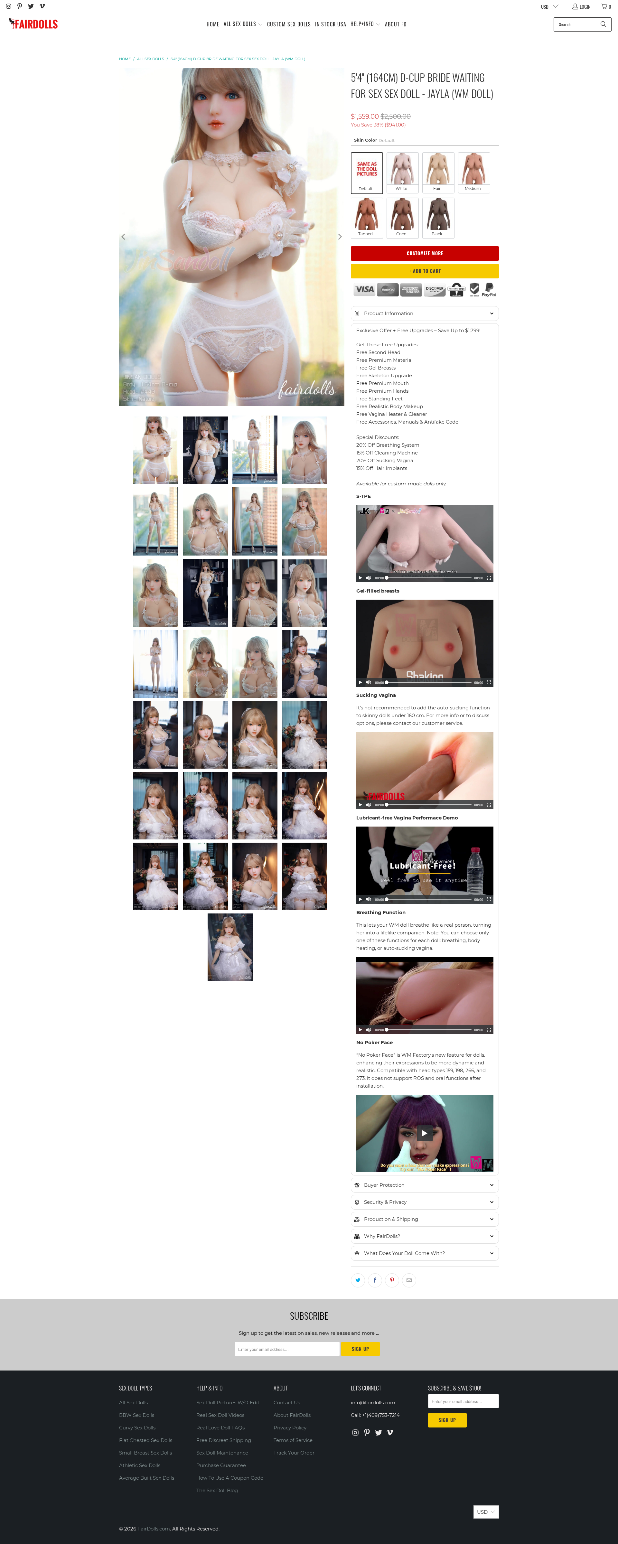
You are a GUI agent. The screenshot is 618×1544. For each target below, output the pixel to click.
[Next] (339, 237)
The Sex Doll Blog (217, 1490)
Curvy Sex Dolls (137, 1428)
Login (585, 6)
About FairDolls (292, 1415)
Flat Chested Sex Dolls (145, 1440)
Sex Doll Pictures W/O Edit (227, 1402)
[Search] (603, 24)
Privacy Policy (290, 1428)
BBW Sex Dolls (136, 1415)
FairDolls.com (153, 1529)
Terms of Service (293, 1440)
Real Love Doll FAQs (220, 1428)
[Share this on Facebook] (375, 1280)
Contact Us (287, 1402)
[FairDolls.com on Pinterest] (19, 6)
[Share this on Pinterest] (392, 1280)
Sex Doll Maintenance (222, 1453)
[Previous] (124, 237)
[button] (243, 24)
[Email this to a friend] (409, 1280)
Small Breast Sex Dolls (145, 1453)
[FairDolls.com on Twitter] (30, 6)
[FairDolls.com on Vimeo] (41, 6)
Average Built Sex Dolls (146, 1478)
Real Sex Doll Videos (220, 1415)
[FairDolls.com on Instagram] (8, 6)
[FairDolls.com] (33, 24)
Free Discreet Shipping (223, 1440)
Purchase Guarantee (221, 1465)
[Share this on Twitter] (358, 1280)
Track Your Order (294, 1453)
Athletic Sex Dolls (139, 1465)
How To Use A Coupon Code (229, 1478)
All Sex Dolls (133, 1402)
